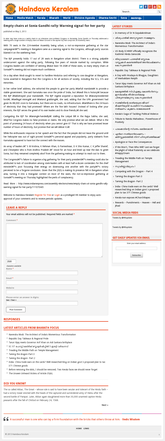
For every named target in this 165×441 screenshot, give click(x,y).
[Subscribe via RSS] (159, 8)
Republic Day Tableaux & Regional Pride (28, 338)
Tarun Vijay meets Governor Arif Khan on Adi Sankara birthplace (40, 342)
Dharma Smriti (108, 17)
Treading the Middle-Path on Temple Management (33, 350)
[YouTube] (155, 8)
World (66, 17)
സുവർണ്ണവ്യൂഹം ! (125, 166)
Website (10, 288)
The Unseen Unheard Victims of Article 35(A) (31, 373)
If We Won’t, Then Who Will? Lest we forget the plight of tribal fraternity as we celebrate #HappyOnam (137, 150)
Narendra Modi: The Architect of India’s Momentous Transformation (42, 334)
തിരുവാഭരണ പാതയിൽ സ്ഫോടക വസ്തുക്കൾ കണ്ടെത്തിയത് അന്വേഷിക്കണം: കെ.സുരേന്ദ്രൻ (138, 62)
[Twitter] (141, 8)
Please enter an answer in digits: (22, 297)
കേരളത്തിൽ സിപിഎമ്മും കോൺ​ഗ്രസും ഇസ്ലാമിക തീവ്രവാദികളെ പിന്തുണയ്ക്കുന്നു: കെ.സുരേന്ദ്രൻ (136, 94)
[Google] (150, 8)
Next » (105, 405)
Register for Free (43, 195)
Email (9, 278)
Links (86, 429)
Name (10, 269)
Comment (12, 220)
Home (9, 17)
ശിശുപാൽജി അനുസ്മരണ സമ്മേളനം (135, 38)
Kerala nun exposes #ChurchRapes (132, 197)
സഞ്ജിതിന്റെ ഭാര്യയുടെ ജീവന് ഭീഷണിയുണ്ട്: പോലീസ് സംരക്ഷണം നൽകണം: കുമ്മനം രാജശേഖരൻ (134, 105)
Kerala (41, 17)
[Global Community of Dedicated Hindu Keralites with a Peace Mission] (41, 15)
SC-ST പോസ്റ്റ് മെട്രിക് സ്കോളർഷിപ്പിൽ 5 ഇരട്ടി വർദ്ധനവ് (38, 346)
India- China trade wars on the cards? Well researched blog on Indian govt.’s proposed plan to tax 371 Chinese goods (137, 189)
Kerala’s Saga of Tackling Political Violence (136, 114)
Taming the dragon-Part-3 (22, 354)
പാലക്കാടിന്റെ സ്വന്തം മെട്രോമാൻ (134, 129)
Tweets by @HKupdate (122, 218)
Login (57, 195)
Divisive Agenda (84, 17)
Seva (124, 17)
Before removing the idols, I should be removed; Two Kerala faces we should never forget (53, 369)
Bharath (54, 17)
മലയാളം (136, 17)
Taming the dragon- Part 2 (22, 358)
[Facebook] (146, 8)
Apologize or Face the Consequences (133, 142)
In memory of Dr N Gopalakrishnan (133, 33)
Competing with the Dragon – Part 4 (133, 171)
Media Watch (25, 17)
